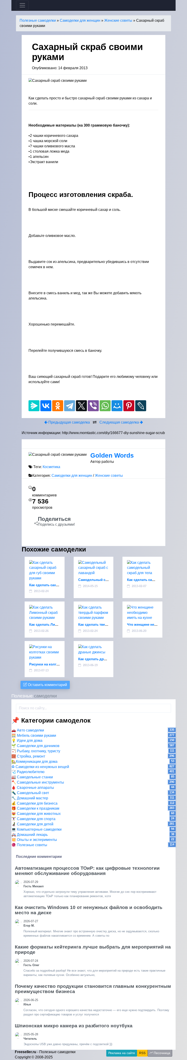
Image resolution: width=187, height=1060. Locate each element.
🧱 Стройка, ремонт (28, 756)
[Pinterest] (128, 405)
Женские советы (118, 20)
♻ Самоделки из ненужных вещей (40, 767)
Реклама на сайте (121, 1053)
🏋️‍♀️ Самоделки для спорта (33, 819)
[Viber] (93, 405)
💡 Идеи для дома (26, 740)
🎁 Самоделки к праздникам (35, 808)
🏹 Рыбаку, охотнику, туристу (35, 751)
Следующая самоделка (119, 422)
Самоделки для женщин (80, 20)
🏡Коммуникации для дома (34, 761)
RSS (142, 1053)
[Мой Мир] (117, 405)
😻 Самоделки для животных (36, 814)
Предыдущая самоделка (68, 422)
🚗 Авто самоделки (27, 730)
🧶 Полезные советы (29, 845)
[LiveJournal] (140, 405)
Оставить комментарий (47, 685)
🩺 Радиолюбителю (27, 772)
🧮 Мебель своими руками (33, 735)
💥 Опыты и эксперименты (34, 840)
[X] (81, 405)
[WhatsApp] (105, 405)
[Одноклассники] (57, 405)
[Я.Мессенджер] (34, 405)
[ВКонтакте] (45, 405)
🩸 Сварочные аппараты (32, 788)
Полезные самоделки (38, 20)
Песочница (161, 1053)
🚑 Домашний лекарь (29, 835)
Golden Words (112, 455)
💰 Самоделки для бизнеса (34, 803)
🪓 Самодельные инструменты (37, 782)
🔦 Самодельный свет (30, 793)
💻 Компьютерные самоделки (36, 829)
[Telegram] (69, 405)
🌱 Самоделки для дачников (35, 746)
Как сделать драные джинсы (102, 659)
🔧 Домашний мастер (29, 798)
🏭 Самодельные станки (32, 777)
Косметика (51, 467)
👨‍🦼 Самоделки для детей (32, 824)
